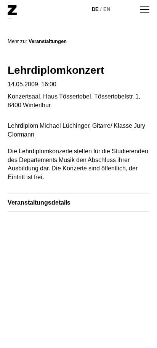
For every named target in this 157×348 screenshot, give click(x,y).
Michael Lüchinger (64, 125)
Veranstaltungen (48, 41)
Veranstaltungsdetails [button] (39, 202)
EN (106, 9)
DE (95, 9)
